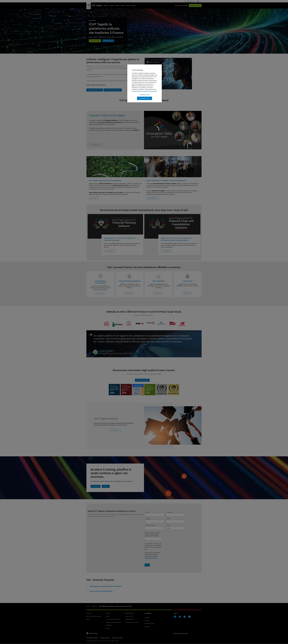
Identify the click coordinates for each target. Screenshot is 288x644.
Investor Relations (130, 619)
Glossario (147, 620)
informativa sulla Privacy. (151, 558)
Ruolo (168, 518)
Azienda (147, 518)
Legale (107, 628)
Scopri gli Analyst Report (142, 380)
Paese (168, 525)
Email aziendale (150, 525)
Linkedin (184, 616)
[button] (105, 586)
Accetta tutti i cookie (144, 98)
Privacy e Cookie (104, 638)
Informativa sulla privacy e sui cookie (146, 91)
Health (107, 616)
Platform (106, 5)
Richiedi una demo (149, 623)
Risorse (127, 5)
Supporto (147, 626)
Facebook (175, 616)
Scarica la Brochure (113, 90)
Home (88, 606)
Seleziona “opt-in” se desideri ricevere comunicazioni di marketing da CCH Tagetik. (152, 534)
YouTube (189, 616)
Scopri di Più (99, 293)
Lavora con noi (129, 616)
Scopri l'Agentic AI (95, 144)
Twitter (180, 616)
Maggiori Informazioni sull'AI (94, 90)
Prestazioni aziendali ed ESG (113, 622)
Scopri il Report (108, 251)
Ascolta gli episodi (152, 198)
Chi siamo (133, 5)
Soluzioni (112, 5)
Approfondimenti (129, 613)
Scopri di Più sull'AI (95, 40)
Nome (147, 512)
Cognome (169, 512)
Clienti (122, 5)
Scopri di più (93, 198)
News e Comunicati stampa (93, 616)
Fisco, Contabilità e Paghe (112, 619)
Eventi (88, 619)
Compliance (109, 625)
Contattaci (106, 486)
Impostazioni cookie (144, 94)
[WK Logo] (92, 633)
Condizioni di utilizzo (92, 638)
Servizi (117, 5)
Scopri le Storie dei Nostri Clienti (143, 315)
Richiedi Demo (108, 40)
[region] (144, 83)
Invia (147, 565)
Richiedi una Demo (195, 5)
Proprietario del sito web (131, 622)
